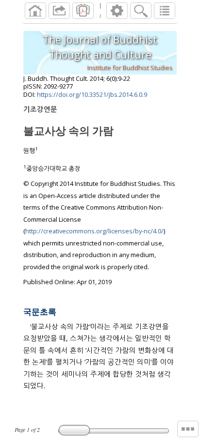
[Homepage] (35, 10)
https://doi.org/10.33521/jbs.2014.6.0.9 (92, 94)
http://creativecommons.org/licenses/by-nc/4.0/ (94, 231)
